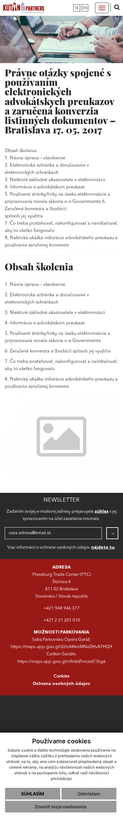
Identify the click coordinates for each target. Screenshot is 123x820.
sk (76, 8)
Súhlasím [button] (32, 793)
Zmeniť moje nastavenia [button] (60, 806)
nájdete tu (102, 548)
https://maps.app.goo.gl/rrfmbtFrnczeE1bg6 (61, 662)
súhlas (101, 512)
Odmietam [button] (89, 793)
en (84, 8)
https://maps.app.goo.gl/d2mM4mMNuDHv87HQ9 (61, 647)
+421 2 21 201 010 (61, 620)
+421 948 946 (58, 608)
